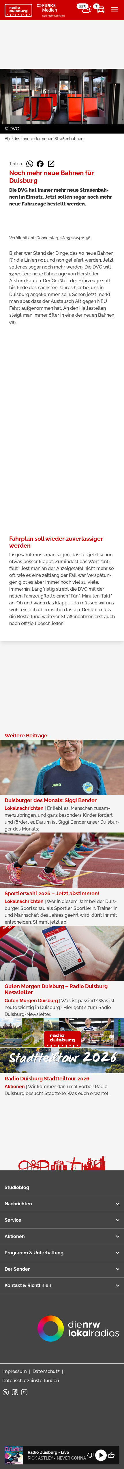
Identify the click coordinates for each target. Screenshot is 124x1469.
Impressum (14, 1371)
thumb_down (90, 1455)
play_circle (101, 1455)
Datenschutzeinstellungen (30, 1380)
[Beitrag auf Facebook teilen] (40, 163)
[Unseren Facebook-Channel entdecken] (15, 1392)
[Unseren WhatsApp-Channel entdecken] (5, 1392)
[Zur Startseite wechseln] (18, 10)
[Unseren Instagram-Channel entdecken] (24, 1392)
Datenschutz (46, 1371)
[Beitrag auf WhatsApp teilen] (29, 163)
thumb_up (111, 1455)
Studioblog (17, 1187)
